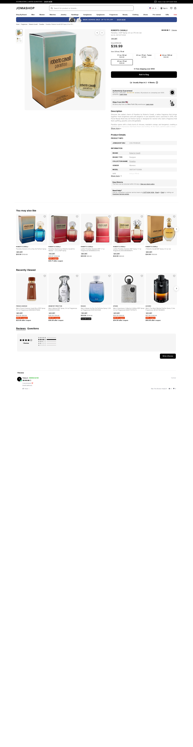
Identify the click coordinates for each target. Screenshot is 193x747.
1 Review (174, 30)
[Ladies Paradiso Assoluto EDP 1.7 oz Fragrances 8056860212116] (109, 216)
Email (157, 192)
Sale (175, 14)
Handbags (75, 14)
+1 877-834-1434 (148, 192)
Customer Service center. (121, 194)
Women (42, 14)
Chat (162, 192)
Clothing (135, 14)
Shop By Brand (21, 14)
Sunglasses (87, 14)
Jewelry (63, 14)
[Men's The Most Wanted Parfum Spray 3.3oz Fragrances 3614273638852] (174, 276)
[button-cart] (175, 8)
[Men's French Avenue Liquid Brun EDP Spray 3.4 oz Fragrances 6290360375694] (45, 276)
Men (33, 14)
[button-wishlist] (171, 8)
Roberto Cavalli (33, 24)
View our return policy (147, 184)
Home (17, 24)
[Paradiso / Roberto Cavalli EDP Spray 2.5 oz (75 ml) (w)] (102, 33)
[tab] (168, 356)
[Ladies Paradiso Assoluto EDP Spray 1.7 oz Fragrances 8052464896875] (142, 216)
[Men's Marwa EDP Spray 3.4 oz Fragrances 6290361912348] (77, 276)
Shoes (145, 14)
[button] (26, 388)
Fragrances (113, 14)
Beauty (125, 14)
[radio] (47, 337)
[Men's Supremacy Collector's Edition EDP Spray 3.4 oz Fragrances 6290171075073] (142, 276)
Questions (33, 328)
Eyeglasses (101, 14)
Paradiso (41, 24)
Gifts (167, 14)
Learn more (123, 94)
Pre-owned (157, 14)
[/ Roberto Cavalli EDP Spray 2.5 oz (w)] (174, 216)
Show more (115, 128)
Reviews (21, 328)
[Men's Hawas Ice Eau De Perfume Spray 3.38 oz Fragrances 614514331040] (109, 276)
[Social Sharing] (97, 33)
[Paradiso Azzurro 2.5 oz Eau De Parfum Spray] (45, 216)
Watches (53, 14)
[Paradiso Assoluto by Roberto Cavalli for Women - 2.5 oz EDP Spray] (77, 216)
